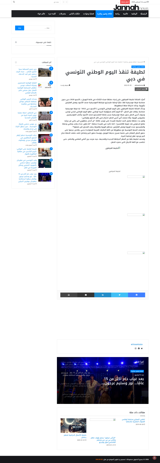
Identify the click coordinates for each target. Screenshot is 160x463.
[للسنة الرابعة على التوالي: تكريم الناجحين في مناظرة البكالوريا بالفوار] (44, 152)
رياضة (117, 14)
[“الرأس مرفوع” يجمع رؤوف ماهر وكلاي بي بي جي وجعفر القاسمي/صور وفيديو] (103, 427)
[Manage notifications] (154, 458)
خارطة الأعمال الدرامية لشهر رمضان (75, 436)
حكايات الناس (74, 14)
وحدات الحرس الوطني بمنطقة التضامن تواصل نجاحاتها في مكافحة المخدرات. (91, 2)
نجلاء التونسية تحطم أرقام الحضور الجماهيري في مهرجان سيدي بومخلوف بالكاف (27, 139)
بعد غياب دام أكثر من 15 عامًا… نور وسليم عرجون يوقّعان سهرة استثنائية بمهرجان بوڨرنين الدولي (27, 177)
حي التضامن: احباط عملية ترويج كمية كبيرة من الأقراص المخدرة (27, 115)
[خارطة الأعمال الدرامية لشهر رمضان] (73, 425)
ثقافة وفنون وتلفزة (104, 14)
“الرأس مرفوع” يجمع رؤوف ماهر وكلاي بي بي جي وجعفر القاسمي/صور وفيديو (103, 440)
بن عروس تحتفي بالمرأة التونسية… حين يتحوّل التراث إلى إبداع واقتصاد (26, 126)
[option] (103, 380)
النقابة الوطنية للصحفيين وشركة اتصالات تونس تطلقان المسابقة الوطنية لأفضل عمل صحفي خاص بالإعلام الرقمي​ (27, 87)
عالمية (125, 14)
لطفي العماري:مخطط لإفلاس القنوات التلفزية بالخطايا (133, 420)
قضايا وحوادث (88, 14)
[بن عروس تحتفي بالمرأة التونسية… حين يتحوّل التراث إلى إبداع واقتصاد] (44, 127)
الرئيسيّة (143, 14)
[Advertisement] (103, 37)
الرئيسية (140, 61)
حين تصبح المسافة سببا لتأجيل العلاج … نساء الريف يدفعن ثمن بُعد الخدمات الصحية (26, 73)
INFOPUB (99, 459)
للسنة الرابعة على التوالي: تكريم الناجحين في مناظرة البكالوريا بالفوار (27, 151)
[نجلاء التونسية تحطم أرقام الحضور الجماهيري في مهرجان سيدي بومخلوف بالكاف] (44, 138)
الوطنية (134, 14)
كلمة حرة (52, 14)
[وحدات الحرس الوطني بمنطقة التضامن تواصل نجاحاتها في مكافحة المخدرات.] (44, 102)
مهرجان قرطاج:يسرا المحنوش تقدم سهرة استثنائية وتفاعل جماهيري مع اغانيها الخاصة (121, 382)
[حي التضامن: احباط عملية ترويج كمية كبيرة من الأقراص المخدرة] (44, 116)
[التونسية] (131, 7)
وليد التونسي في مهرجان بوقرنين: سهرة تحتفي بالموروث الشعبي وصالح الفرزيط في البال (27, 164)
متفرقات (62, 14)
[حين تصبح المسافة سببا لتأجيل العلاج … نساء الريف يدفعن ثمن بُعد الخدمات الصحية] (44, 72)
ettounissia (139, 85)
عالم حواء (41, 14)
